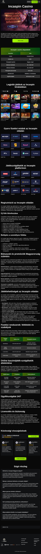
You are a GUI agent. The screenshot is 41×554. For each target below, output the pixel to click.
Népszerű (5, 91)
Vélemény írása (34, 436)
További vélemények (20, 458)
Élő (14, 91)
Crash (24, 91)
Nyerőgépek (34, 91)
